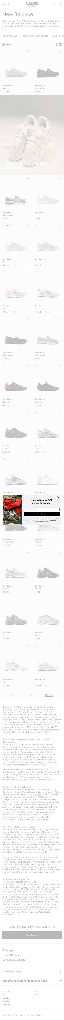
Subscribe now (41, 514)
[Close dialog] (58, 497)
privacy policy (53, 520)
